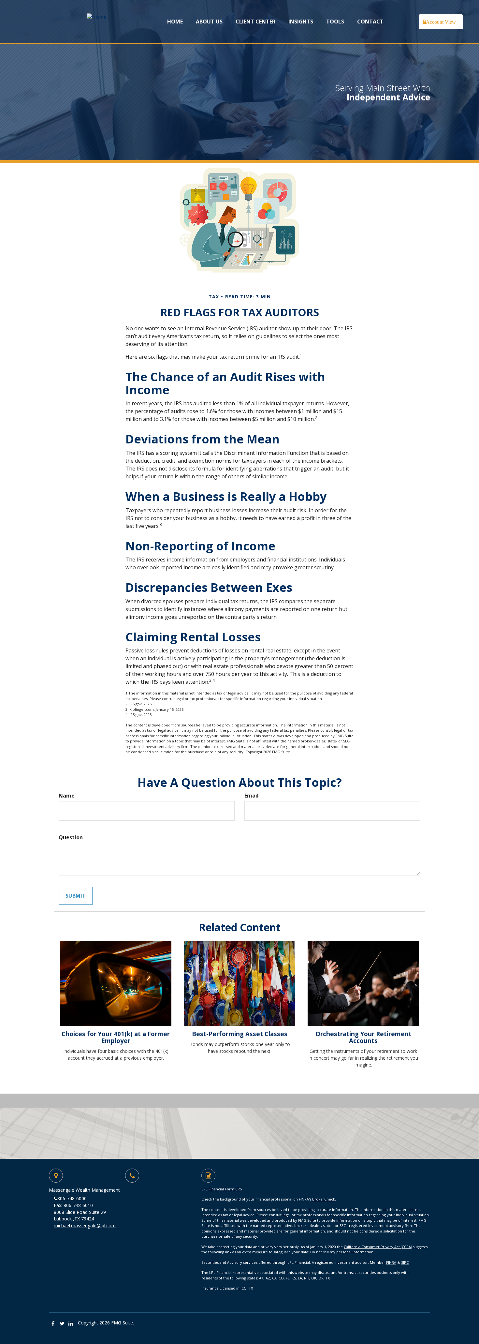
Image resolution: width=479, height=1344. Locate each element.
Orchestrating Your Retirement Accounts (363, 1037)
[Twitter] (62, 1323)
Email (251, 795)
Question (71, 837)
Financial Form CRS (225, 1189)
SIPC (405, 1262)
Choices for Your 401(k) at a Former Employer (116, 1037)
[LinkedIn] (70, 1323)
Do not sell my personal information (341, 1251)
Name (67, 795)
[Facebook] (53, 1323)
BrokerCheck (323, 1199)
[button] (209, 21)
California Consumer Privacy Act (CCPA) (378, 1246)
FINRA (391, 1262)
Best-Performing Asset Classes (239, 1034)
